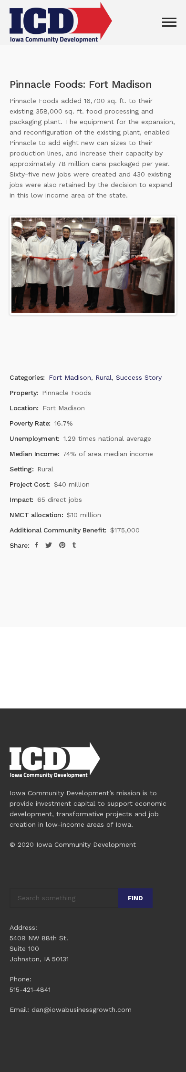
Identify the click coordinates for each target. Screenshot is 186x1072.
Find (135, 898)
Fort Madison (70, 377)
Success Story (139, 377)
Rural (103, 377)
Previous (25, 265)
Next (160, 265)
